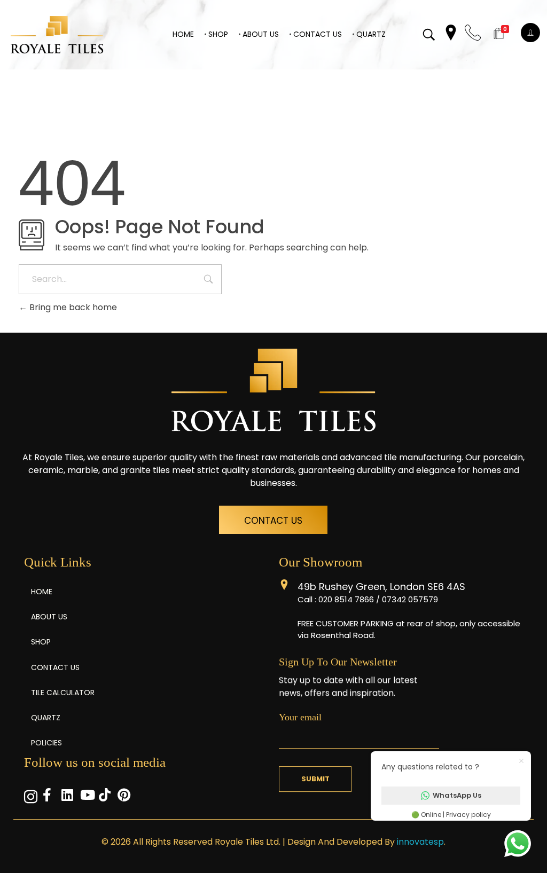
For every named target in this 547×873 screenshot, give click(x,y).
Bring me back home (72, 307)
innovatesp (420, 842)
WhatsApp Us (457, 795)
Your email (300, 717)
